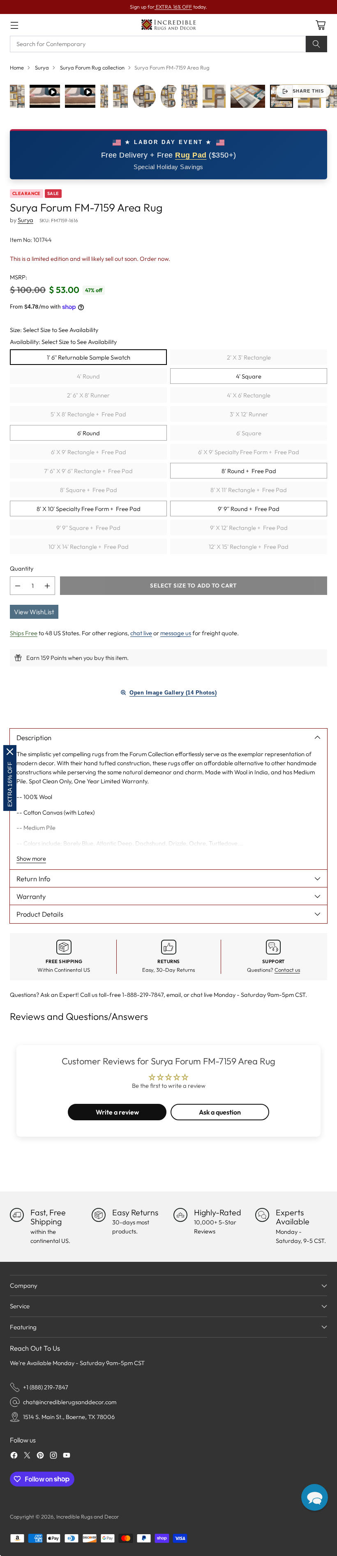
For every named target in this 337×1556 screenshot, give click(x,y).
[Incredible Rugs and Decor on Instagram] (53, 1456)
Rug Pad (191, 155)
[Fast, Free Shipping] (17, 1215)
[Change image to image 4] (104, 96)
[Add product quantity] (47, 586)
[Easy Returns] (99, 1215)
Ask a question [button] (220, 1112)
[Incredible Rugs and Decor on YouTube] (67, 1456)
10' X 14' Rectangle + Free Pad (88, 546)
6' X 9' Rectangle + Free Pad (88, 452)
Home (17, 67)
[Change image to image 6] (144, 96)
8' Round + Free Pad (249, 471)
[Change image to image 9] (214, 96)
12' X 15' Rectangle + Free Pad (249, 546)
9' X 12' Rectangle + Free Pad (249, 528)
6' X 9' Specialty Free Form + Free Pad (248, 452)
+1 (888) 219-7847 (45, 1387)
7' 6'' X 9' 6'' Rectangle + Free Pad (88, 471)
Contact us (287, 969)
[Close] (10, 751)
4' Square (248, 376)
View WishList (34, 612)
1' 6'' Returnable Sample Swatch (88, 357)
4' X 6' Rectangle (248, 395)
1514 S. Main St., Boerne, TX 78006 (69, 1417)
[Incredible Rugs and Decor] (168, 25)
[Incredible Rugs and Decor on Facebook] (14, 1456)
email (173, 995)
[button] (314, 1497)
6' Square (248, 433)
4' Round (88, 376)
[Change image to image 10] (248, 96)
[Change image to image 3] (80, 96)
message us (175, 633)
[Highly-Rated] (180, 1215)
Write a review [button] (117, 1112)
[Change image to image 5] (120, 96)
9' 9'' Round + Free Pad (248, 509)
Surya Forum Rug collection (92, 67)
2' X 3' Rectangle (249, 357)
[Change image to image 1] (17, 96)
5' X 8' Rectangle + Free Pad (88, 414)
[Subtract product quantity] (17, 586)
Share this (308, 90)
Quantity (21, 568)
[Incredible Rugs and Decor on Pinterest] (40, 1456)
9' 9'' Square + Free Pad (88, 528)
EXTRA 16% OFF (173, 7)
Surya (42, 67)
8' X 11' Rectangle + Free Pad (248, 490)
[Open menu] (14, 24)
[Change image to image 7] (168, 96)
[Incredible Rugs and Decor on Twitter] (27, 1456)
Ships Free (23, 633)
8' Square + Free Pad (88, 490)
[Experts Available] (262, 1215)
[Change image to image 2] (45, 96)
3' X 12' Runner (249, 414)
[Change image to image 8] (189, 96)
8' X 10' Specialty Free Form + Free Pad (89, 509)
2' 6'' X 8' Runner (88, 395)
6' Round (88, 433)
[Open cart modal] (320, 24)
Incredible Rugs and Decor (87, 1516)
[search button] (316, 44)
